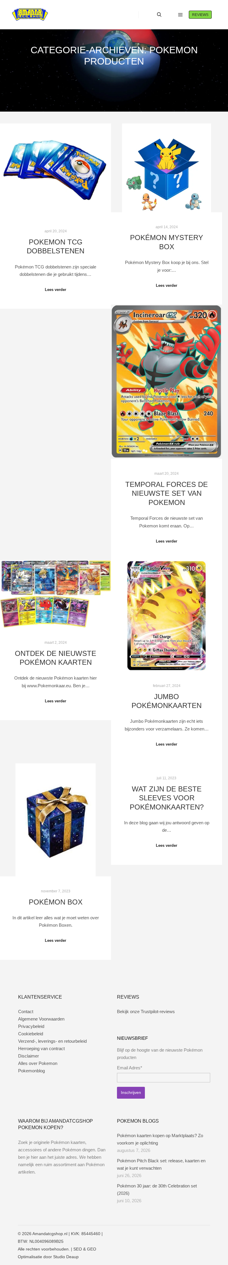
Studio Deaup (66, 1256)
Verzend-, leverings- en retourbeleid (52, 1041)
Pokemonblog (31, 1070)
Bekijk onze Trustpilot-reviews (146, 1011)
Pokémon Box (56, 902)
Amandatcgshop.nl (49, 1233)
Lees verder (55, 289)
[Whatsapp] (197, 1233)
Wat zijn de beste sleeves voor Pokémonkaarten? (167, 798)
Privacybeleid (31, 1026)
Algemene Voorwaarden (41, 1018)
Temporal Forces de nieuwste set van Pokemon (166, 493)
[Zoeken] (159, 15)
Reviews (200, 15)
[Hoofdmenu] (180, 15)
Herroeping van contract (41, 1048)
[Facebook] (179, 1233)
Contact (25, 1011)
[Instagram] (188, 1233)
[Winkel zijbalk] (148, 15)
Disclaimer (28, 1055)
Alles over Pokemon (37, 1063)
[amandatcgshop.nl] (30, 14)
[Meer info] (169, 15)
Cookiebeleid (30, 1033)
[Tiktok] (206, 1233)
